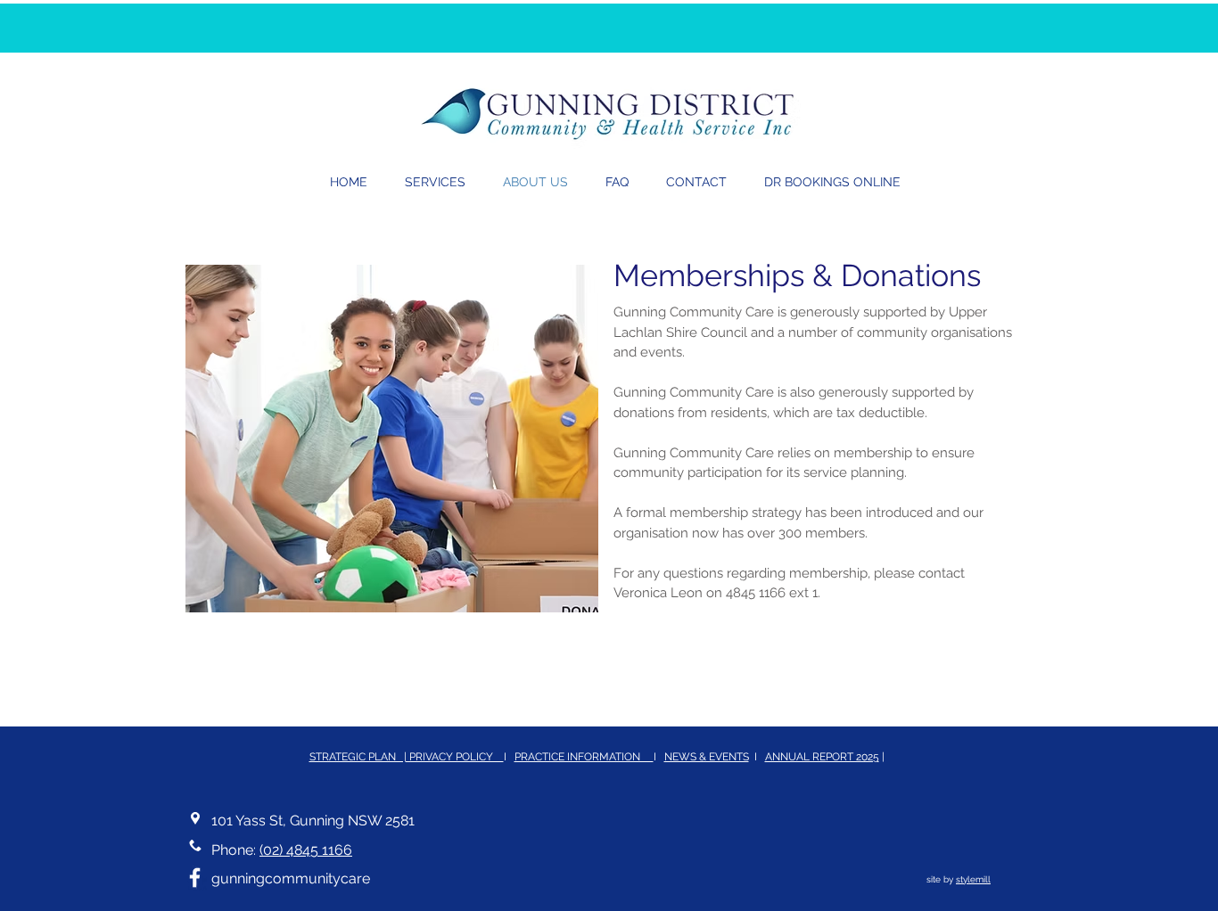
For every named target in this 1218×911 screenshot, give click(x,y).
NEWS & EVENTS (706, 757)
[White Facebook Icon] (195, 877)
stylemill (973, 879)
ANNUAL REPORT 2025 (822, 757)
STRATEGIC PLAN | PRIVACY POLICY (406, 757)
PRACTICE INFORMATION (584, 757)
